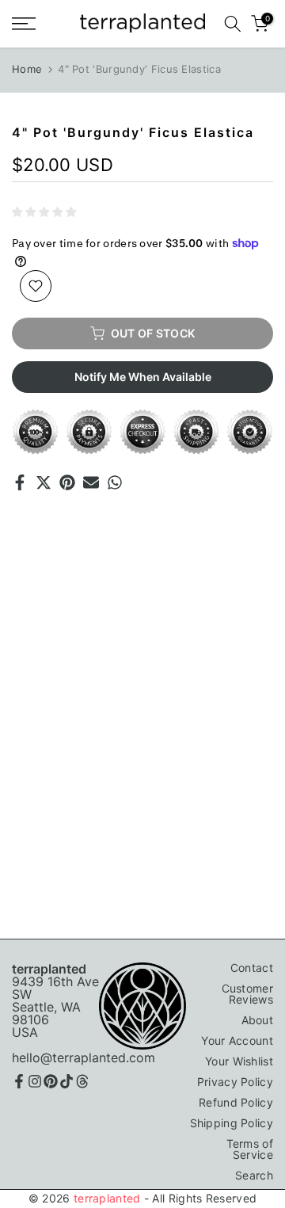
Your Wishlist (239, 1061)
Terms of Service (249, 1149)
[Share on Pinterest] (67, 482)
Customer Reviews (247, 993)
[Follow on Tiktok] (66, 1081)
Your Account (237, 1040)
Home (27, 69)
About (257, 1020)
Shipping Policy (232, 1123)
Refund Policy (236, 1102)
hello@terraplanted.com (83, 1057)
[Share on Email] (91, 482)
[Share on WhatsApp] (115, 482)
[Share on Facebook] (20, 482)
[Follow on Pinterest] (51, 1081)
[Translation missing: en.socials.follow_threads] (82, 1081)
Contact (251, 967)
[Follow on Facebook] (19, 1081)
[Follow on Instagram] (35, 1081)
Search (254, 1175)
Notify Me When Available (142, 376)
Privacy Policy (235, 1081)
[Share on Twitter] (43, 482)
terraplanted (107, 1198)
